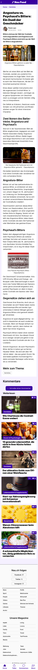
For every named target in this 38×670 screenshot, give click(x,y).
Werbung (6, 646)
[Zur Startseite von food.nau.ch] (19, 2)
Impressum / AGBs (26, 652)
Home (5, 7)
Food (21, 629)
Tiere (4, 633)
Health (5, 622)
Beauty (5, 639)
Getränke (12, 7)
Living (22, 622)
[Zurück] (1, 2)
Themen (22, 607)
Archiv (5, 610)
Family (5, 629)
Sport (4, 593)
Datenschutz (7, 652)
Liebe (4, 626)
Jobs (4, 649)
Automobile (6, 636)
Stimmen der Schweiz (27, 603)
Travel (22, 633)
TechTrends (23, 636)
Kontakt (22, 649)
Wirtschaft (23, 597)
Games (5, 603)
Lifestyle (5, 607)
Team (22, 646)
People (5, 597)
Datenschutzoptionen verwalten (10, 655)
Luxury (22, 626)
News (4, 590)
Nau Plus (23, 600)
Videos (5, 600)
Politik (22, 590)
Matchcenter (24, 593)
